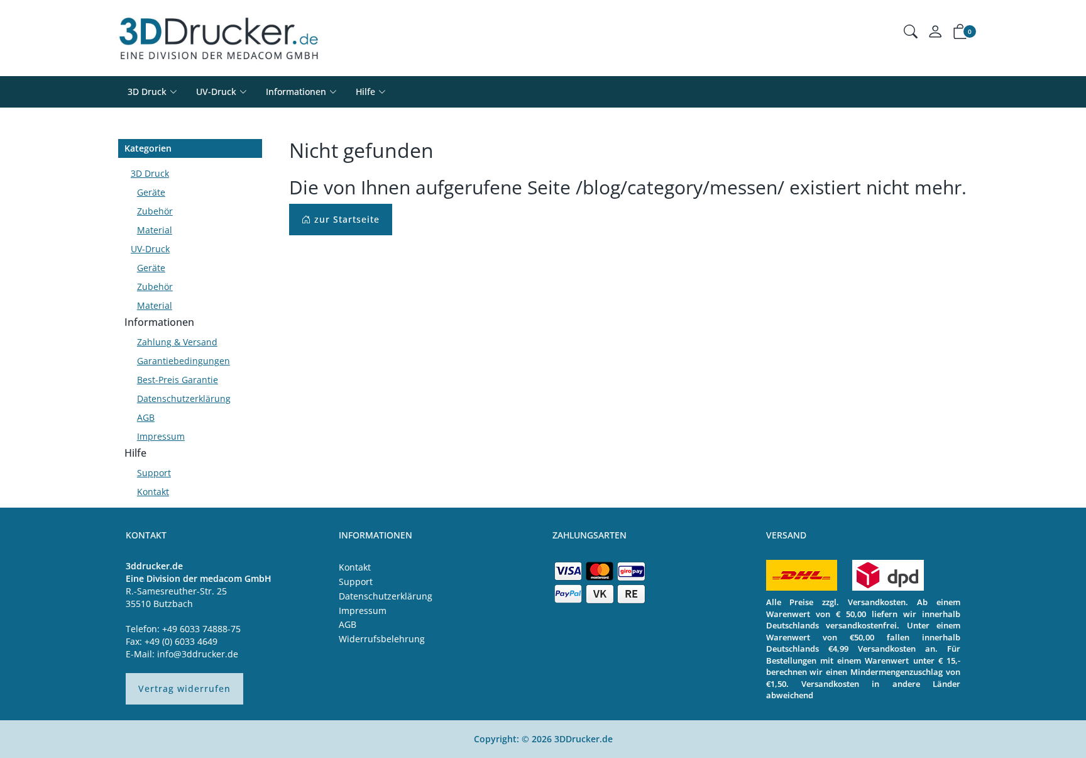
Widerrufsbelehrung (382, 639)
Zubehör (155, 211)
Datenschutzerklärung (184, 398)
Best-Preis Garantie (177, 380)
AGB (146, 417)
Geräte (151, 192)
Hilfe (135, 453)
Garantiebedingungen (183, 361)
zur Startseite (345, 219)
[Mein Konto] (935, 34)
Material (154, 230)
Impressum (161, 436)
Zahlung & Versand (177, 342)
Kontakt (153, 492)
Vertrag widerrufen (184, 688)
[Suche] (911, 33)
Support (154, 473)
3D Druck (147, 92)
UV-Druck (216, 92)
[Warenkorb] (960, 34)
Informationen (159, 322)
